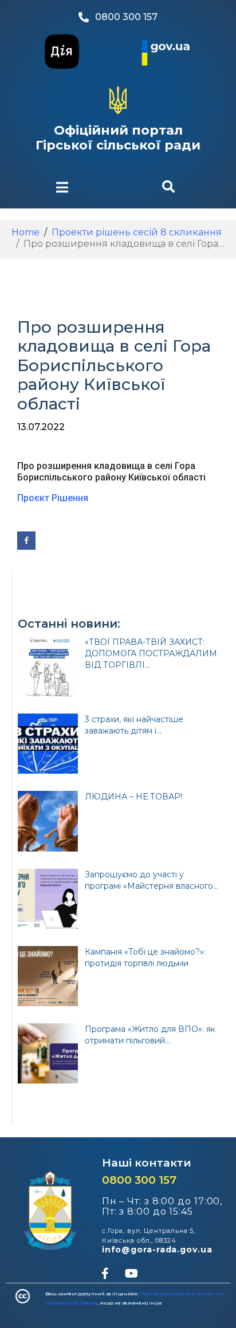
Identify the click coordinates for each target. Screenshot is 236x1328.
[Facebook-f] (105, 1273)
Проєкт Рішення (52, 497)
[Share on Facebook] (26, 540)
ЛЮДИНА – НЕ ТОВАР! (133, 796)
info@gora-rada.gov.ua (157, 1249)
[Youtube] (131, 1273)
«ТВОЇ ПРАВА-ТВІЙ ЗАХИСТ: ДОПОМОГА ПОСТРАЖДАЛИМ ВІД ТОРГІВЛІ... (151, 653)
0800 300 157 (139, 1180)
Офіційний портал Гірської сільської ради (118, 138)
